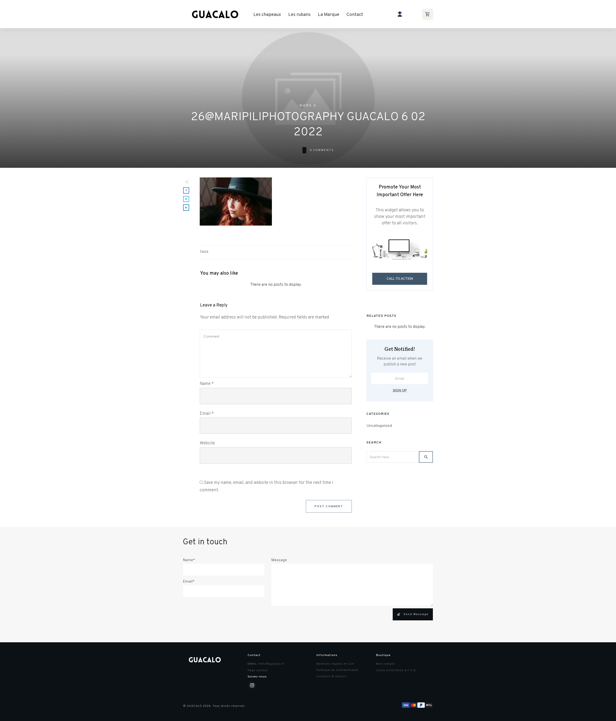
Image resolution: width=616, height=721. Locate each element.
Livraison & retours (331, 676)
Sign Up (400, 390)
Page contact (258, 670)
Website (207, 443)
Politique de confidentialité (337, 670)
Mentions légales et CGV (335, 664)
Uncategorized (379, 425)
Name (207, 384)
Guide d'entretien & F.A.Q (396, 670)
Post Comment (328, 506)
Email (207, 413)
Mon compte (385, 664)
